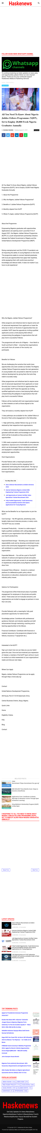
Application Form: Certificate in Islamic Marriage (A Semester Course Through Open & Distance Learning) (25, 798)
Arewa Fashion (7, 1082)
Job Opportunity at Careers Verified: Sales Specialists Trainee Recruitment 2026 (18, 496)
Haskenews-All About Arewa (25, 1127)
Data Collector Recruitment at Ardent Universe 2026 (20, 486)
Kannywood (6, 1091)
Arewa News (20, 1082)
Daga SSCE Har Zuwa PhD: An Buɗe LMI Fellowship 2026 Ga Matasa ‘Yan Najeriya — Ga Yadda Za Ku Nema (17, 1040)
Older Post (35, 870)
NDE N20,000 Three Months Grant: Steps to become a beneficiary (25, 790)
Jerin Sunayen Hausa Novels (10, 1056)
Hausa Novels (26, 1084)
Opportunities (5, 85)
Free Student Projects (9, 1084)
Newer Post (6, 870)
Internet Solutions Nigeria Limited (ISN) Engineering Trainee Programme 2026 (18, 491)
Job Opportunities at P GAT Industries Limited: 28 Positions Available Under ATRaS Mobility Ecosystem (25, 956)
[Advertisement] (20, 30)
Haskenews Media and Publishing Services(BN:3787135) (22, 1129)
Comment (36, 130)
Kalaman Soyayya (23, 1088)
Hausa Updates (7, 1088)
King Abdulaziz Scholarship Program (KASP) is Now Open (25, 805)
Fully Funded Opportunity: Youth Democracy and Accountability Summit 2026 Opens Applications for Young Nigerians (19, 503)
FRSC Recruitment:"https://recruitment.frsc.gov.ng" (25, 782)
